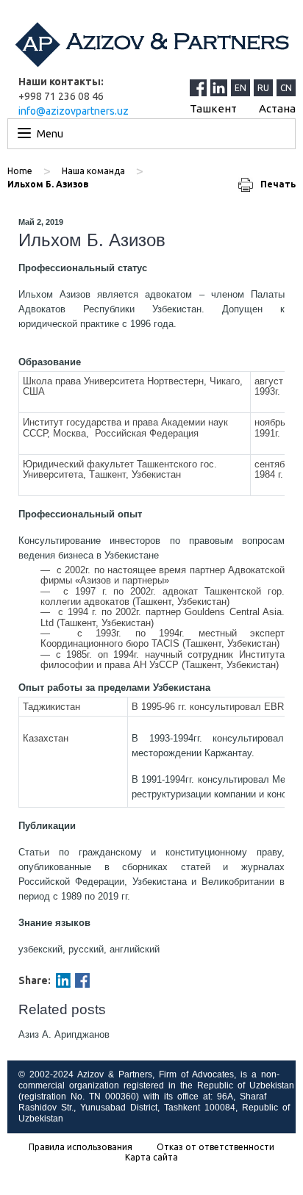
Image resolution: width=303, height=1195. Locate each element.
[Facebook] (82, 980)
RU (263, 88)
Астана (277, 108)
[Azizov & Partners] (151, 44)
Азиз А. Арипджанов (64, 1034)
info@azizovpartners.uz (73, 111)
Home (19, 171)
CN (286, 88)
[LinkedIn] (220, 87)
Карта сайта (151, 1157)
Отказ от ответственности (215, 1147)
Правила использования (80, 1147)
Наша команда (93, 171)
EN (240, 88)
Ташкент (213, 108)
